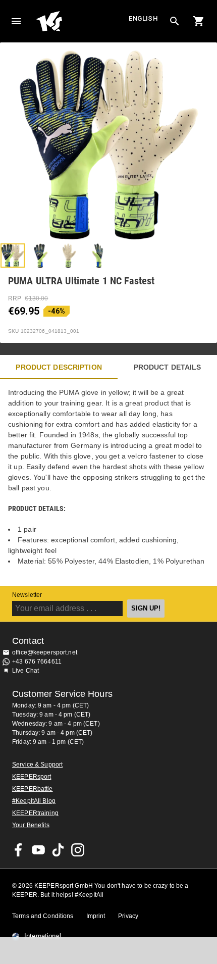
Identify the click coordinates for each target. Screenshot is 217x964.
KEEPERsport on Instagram (77, 849)
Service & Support (37, 764)
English (143, 18)
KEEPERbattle (32, 788)
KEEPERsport (31, 776)
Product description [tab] (59, 367)
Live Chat (25, 670)
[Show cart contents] (199, 21)
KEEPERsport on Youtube (38, 849)
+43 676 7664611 (37, 661)
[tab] (13, 255)
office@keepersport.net (44, 652)
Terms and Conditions (43, 916)
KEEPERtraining (35, 813)
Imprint (95, 916)
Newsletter (27, 594)
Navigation (16, 21)
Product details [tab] (167, 367)
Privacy (128, 916)
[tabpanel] (108, 482)
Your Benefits (30, 825)
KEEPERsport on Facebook (18, 849)
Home (81, 21)
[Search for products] (175, 21)
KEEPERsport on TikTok (58, 849)
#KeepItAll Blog (34, 800)
